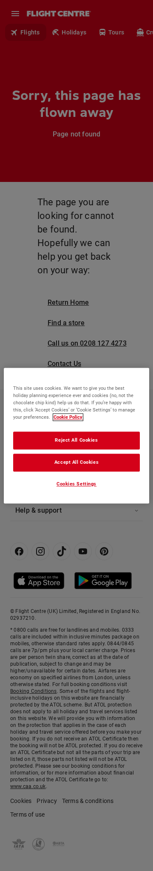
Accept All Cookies (76, 462)
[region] (76, 435)
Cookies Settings (76, 484)
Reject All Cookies (76, 440)
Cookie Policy (68, 417)
